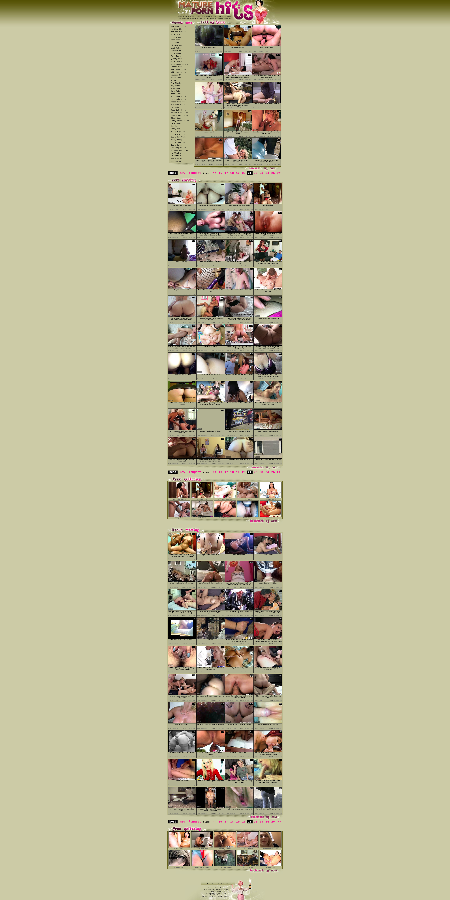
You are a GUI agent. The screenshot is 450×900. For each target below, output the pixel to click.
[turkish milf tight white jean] (268, 808)
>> (279, 173)
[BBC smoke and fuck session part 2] (211, 695)
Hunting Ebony (178, 29)
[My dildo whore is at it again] (182, 751)
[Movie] (211, 638)
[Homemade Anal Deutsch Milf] (239, 458)
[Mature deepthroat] (209, 46)
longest (195, 173)
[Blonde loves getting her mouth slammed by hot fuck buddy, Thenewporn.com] (211, 401)
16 (220, 173)
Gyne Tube (175, 91)
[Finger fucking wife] (182, 288)
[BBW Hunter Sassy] (211, 345)
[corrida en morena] (182, 779)
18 (232, 173)
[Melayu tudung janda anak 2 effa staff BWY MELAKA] (268, 232)
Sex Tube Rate (178, 105)
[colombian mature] (238, 46)
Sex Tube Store (178, 27)
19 (238, 173)
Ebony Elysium (178, 132)
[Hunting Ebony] (268, 204)
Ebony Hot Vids (178, 137)
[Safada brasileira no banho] (211, 430)
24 (267, 173)
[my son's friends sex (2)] (239, 751)
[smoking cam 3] (209, 131)
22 (255, 173)
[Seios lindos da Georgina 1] (268, 317)
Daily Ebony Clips (180, 121)
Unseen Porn (176, 67)
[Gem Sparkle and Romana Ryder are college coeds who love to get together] (239, 582)
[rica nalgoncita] (239, 553)
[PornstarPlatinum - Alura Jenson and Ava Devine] (211, 317)
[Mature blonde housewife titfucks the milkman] (211, 666)
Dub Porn (175, 43)
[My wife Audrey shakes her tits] (239, 288)
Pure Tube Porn (178, 99)
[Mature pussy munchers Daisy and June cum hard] (266, 74)
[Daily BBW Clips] (266, 46)
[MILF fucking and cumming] (268, 430)
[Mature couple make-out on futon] (182, 582)
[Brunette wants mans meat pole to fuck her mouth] (239, 695)
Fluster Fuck (177, 45)
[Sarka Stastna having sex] (268, 723)
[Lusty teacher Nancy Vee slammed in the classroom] (209, 159)
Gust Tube (175, 89)
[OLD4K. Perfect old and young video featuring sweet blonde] (238, 74)
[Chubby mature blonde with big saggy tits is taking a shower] (211, 232)
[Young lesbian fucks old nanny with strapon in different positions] (238, 102)
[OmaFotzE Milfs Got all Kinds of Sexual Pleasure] (211, 808)
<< (214, 173)
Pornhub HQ (176, 51)
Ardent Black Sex (179, 113)
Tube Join (175, 35)
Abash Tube (176, 78)
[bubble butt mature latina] (239, 430)
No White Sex (177, 156)
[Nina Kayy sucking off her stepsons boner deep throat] (182, 317)
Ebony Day (175, 129)
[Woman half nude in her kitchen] (268, 458)
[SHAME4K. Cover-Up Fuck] (182, 204)
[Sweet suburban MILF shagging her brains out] (268, 666)
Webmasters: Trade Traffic (219, 884)
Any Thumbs (176, 83)
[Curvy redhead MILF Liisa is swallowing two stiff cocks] (268, 373)
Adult (173, 80)
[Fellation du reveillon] (268, 582)
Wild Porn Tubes (179, 70)
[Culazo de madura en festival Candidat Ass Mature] (266, 159)
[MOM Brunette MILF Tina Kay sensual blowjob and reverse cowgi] (268, 638)
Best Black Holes (179, 116)
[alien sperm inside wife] (211, 373)
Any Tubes (175, 86)
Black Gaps (176, 118)
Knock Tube (176, 94)
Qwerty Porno (177, 59)
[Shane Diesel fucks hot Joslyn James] (211, 751)
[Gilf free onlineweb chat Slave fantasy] (182, 401)
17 (226, 173)
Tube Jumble (176, 62)
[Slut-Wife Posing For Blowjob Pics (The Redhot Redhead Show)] (182, 610)
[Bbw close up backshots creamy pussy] (182, 232)
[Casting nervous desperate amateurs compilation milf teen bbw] (211, 610)
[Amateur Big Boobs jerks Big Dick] (211, 779)
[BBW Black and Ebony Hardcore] (211, 582)
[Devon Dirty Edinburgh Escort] (239, 723)
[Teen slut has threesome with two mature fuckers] (268, 401)
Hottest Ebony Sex (180, 151)
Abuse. (227, 897)
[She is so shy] (182, 260)
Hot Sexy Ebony (178, 148)
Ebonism (174, 126)
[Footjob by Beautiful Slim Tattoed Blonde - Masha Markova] (182, 345)
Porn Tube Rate (178, 97)
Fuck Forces (176, 54)
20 (244, 173)
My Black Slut (178, 153)
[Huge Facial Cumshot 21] (211, 553)
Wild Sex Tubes (178, 72)
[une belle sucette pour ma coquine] (211, 723)
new (182, 173)
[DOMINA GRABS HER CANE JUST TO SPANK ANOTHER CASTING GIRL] (211, 458)
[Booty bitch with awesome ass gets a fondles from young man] (268, 260)
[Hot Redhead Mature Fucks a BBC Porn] (239, 260)
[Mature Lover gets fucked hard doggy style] (239, 345)
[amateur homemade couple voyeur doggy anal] (182, 458)
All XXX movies (178, 32)
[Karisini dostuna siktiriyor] (211, 204)
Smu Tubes (175, 107)
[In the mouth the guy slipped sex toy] (239, 610)
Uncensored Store (179, 64)
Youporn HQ (176, 75)
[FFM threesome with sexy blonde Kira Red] (182, 430)
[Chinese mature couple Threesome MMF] (268, 695)
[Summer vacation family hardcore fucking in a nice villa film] (268, 610)
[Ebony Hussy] (268, 553)
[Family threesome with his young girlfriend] (239, 779)
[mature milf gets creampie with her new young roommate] (268, 779)
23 (261, 173)
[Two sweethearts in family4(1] (182, 638)
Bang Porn (175, 40)
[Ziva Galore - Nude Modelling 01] (266, 102)
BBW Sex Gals (177, 161)
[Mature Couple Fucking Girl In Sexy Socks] (182, 695)
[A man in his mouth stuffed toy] (239, 401)
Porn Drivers (177, 56)
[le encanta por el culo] (182, 373)
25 (273, 173)
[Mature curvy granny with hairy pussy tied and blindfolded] (268, 345)
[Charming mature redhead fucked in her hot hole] (266, 131)
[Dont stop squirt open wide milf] (239, 808)
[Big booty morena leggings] (211, 260)
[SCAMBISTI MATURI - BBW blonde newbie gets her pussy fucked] (239, 232)
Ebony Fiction (178, 134)
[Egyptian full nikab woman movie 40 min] (209, 74)
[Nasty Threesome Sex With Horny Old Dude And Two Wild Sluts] (182, 553)
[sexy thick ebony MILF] (239, 666)
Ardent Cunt (176, 37)
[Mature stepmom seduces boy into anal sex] (268, 288)
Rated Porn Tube (179, 102)
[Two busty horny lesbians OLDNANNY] (209, 102)
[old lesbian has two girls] (239, 204)
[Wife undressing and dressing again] (238, 131)
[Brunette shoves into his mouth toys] (211, 288)
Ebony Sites (176, 145)
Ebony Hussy (176, 140)
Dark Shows (176, 124)
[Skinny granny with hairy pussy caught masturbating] (182, 666)
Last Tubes (176, 48)
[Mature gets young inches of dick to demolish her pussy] (268, 751)
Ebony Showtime (178, 142)
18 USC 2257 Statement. (212, 897)
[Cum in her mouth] (182, 723)
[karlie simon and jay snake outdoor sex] (238, 159)
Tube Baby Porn (178, 110)
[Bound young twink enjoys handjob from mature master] (239, 638)
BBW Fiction (176, 159)
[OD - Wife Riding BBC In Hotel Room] (182, 808)
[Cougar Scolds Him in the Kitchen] (239, 373)
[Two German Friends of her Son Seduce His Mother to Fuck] (239, 317)
